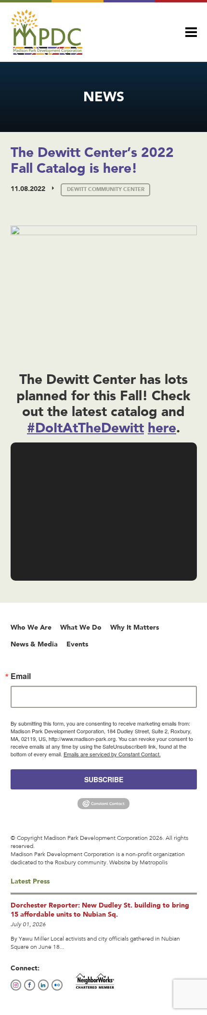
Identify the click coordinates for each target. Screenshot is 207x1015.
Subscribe (103, 779)
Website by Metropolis (138, 863)
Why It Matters (134, 627)
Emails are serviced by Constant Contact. (112, 754)
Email (21, 676)
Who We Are (31, 627)
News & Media (34, 644)
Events (77, 644)
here (162, 427)
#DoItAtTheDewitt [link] (85, 427)
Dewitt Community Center (105, 189)
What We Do (81, 627)
